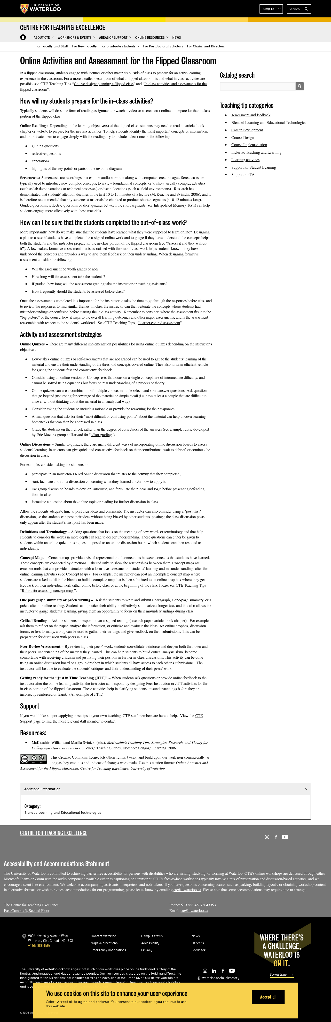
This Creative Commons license (75, 757)
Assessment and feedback (250, 114)
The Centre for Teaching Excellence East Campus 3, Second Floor (31, 907)
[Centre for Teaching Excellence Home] (23, 37)
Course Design (242, 137)
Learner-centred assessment (159, 322)
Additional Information (42, 789)
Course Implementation (249, 144)
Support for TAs (243, 174)
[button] (271, 9)
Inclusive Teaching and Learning (256, 152)
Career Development (247, 129)
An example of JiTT (86, 694)
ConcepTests (97, 377)
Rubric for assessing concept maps (48, 590)
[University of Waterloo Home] (40, 9)
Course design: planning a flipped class (104, 83)
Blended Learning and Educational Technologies (268, 122)
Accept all (268, 997)
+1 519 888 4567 (39, 945)
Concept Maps (77, 573)
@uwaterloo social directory (218, 978)
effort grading (101, 434)
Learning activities (245, 159)
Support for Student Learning (253, 167)
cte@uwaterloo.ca (187, 889)
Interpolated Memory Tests (174, 205)
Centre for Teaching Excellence (53, 833)
